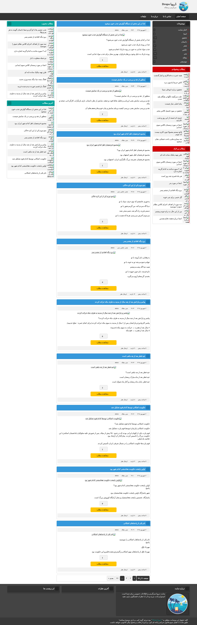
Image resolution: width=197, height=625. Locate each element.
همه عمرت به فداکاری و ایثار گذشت (168, 75)
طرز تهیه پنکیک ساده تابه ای (171, 155)
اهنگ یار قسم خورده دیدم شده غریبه (32, 86)
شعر (126, 191)
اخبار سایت (182, 30)
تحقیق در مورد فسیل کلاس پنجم (169, 111)
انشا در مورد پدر (175, 183)
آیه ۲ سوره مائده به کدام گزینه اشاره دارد (30, 51)
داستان (184, 42)
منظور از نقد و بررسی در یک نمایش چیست (128, 80)
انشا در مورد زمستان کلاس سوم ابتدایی (30, 65)
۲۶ (117, 578)
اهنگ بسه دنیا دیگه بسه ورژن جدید (32, 79)
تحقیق (184, 38)
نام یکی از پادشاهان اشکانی (134, 523)
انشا (185, 34)
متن (126, 30)
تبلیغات (143, 16)
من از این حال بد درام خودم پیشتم (168, 211)
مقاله (123, 30)
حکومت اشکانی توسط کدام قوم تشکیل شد (128, 407)
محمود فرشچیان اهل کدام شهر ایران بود (129, 134)
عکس (122, 191)
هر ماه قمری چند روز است (171, 176)
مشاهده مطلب (102, 66)
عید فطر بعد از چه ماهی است (133, 356)
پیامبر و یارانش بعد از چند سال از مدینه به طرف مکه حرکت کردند (120, 302)
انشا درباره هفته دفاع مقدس (171, 218)
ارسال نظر (124, 72)
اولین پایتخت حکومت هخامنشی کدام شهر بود (127, 469)
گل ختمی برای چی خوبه (172, 197)
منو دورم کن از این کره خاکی (134, 185)
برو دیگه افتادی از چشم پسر (134, 241)
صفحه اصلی (181, 16)
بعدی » (110, 578)
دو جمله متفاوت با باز (38, 58)
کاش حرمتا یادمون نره (173, 82)
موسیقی (183, 62)
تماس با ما (167, 16)
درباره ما (154, 16)
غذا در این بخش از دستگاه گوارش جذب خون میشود (125, 24)
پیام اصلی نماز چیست (173, 104)
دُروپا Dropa (156, 620)
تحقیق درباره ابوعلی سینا (172, 90)
